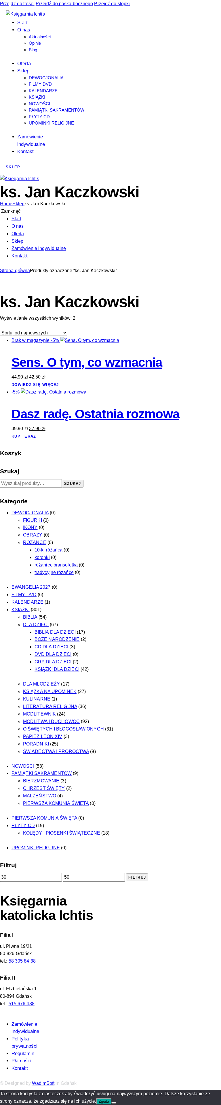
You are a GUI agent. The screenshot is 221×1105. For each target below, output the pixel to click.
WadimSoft (43, 1083)
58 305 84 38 (22, 961)
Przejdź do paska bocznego (64, 3)
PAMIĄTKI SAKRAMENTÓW (42, 773)
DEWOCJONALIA (30, 512)
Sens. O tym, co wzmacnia (87, 362)
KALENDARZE (27, 602)
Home (6, 203)
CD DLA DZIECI (51, 646)
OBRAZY (33, 534)
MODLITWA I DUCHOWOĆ (51, 721)
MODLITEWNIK (39, 713)
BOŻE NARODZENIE (57, 639)
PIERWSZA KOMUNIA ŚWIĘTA (56, 803)
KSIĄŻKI (21, 609)
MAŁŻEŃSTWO (39, 795)
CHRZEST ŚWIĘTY (44, 788)
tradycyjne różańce (54, 572)
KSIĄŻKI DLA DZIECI (57, 669)
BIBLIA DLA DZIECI (55, 632)
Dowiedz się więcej (35, 385)
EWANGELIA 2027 (31, 587)
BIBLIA (30, 617)
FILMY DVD (24, 594)
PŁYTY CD (23, 825)
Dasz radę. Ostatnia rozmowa (95, 414)
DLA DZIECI (36, 624)
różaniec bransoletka (56, 564)
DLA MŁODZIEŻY (41, 684)
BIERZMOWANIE (41, 780)
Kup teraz (24, 436)
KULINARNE (36, 698)
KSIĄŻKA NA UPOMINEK (50, 691)
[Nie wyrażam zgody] (113, 1103)
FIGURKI (32, 520)
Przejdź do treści (17, 3)
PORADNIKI (36, 743)
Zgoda (104, 1101)
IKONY (30, 527)
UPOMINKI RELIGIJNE (36, 847)
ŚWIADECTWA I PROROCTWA (56, 751)
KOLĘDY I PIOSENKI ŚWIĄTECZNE (61, 833)
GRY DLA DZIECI (53, 661)
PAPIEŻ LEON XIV (42, 736)
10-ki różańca (48, 549)
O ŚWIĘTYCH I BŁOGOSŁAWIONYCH (63, 728)
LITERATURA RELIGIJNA (50, 706)
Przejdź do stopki (112, 3)
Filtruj (137, 877)
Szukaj (72, 483)
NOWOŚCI (23, 766)
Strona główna (15, 270)
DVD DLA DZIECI (53, 654)
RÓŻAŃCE (34, 542)
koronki (42, 557)
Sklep (18, 203)
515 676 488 (22, 1003)
